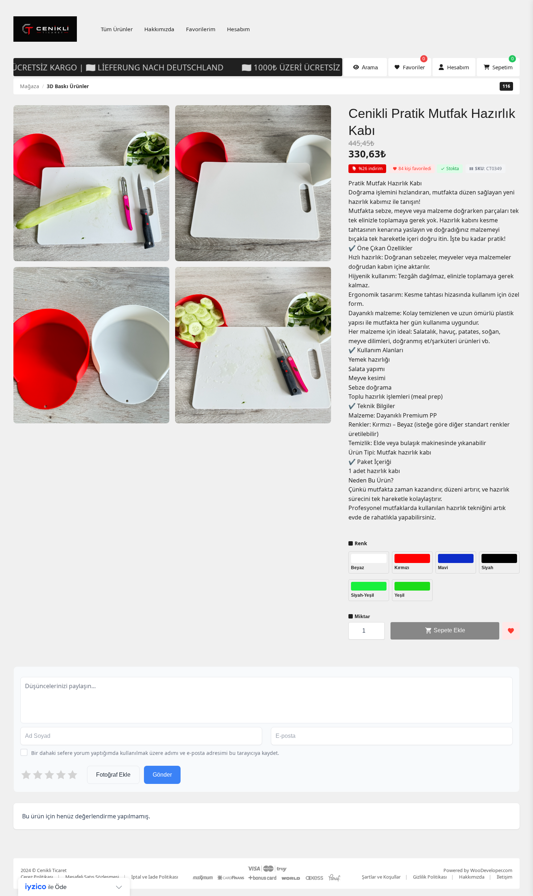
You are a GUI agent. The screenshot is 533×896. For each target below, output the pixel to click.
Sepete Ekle (448, 630)
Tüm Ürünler (117, 29)
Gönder (162, 775)
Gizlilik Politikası (430, 877)
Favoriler (414, 64)
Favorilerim (200, 29)
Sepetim (503, 64)
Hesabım (238, 29)
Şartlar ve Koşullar (381, 877)
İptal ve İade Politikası (154, 877)
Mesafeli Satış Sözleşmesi (92, 877)
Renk (361, 543)
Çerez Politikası (37, 877)
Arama (370, 67)
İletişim (504, 877)
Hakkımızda (159, 29)
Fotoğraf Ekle (113, 775)
